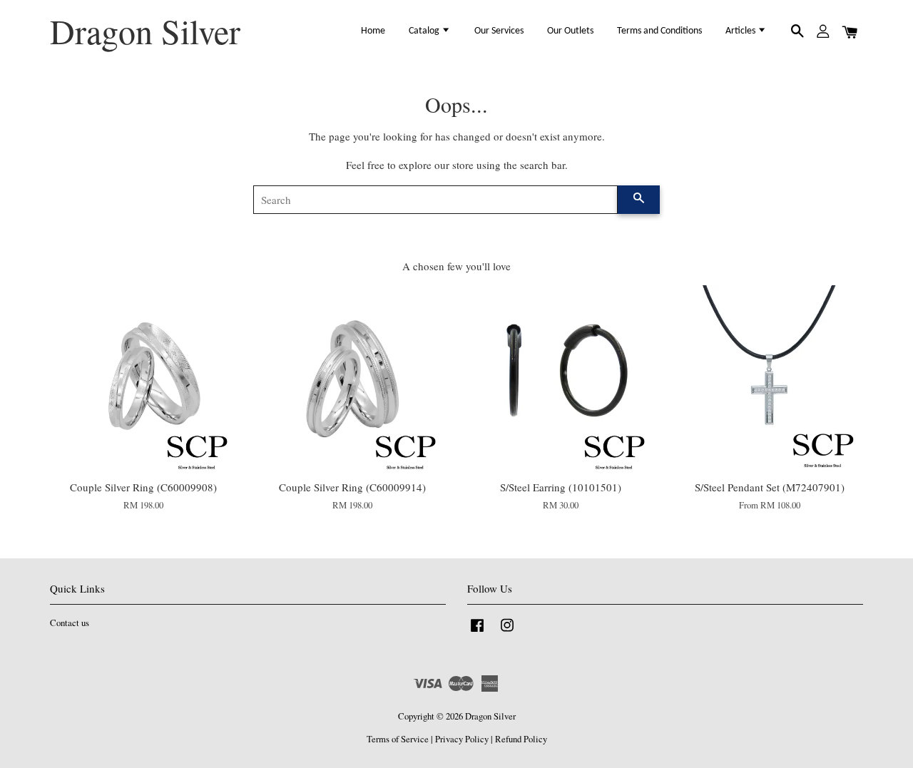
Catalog (425, 31)
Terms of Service (398, 739)
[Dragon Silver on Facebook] (477, 632)
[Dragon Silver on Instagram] (507, 632)
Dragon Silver (145, 31)
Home (373, 31)
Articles (741, 31)
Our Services (499, 31)
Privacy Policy (462, 739)
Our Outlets (570, 31)
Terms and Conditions (659, 31)
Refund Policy (521, 739)
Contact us (69, 623)
